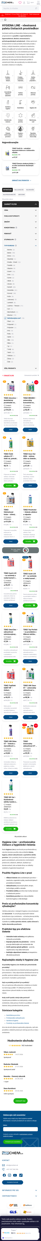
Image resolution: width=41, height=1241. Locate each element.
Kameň (11, 287)
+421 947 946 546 (12, 1169)
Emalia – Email (13, 262)
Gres (10, 274)
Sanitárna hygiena (12, 1020)
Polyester (11, 327)
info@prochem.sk (12, 1165)
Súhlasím (20, 1236)
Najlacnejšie (19, 190)
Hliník (10, 281)
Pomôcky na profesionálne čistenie (17, 1023)
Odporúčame (7, 190)
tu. (24, 1224)
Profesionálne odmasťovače (15, 1018)
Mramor (11, 315)
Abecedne (21, 194)
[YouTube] (15, 1175)
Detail (10, 429)
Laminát (11, 303)
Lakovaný (11, 299)
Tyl (9, 346)
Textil (10, 352)
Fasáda (11, 265)
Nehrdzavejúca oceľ (15, 318)
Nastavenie (20, 1229)
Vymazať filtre (9, 375)
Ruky (10, 334)
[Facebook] (4, 1175)
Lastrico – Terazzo (14, 306)
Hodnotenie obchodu (21, 1040)
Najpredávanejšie (9, 194)
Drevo (10, 256)
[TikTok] (20, 1175)
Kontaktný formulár (12, 1182)
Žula (9, 362)
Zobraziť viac (20, 1101)
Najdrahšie (30, 190)
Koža (10, 296)
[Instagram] (9, 1175)
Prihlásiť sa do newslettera (12, 1142)
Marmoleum (12, 312)
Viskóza (11, 355)
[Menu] (38, 2)
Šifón (10, 343)
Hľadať (36, 8)
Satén (10, 337)
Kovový (11, 293)
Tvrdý (10, 349)
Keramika (12, 290)
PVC (9, 331)
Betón (10, 253)
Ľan (9, 309)
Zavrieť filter (10, 204)
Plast (10, 321)
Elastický (11, 259)
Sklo (10, 340)
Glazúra (11, 268)
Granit (11, 271)
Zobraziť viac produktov (20, 180)
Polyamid (11, 324)
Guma (10, 278)
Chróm (10, 284)
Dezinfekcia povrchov (13, 1015)
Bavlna (10, 250)
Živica (10, 359)
